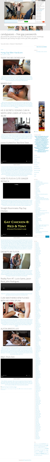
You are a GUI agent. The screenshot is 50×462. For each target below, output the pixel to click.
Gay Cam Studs (38, 202)
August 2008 (38, 417)
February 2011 (38, 384)
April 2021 (37, 282)
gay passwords (42, 447)
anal (39, 443)
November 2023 (38, 251)
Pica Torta (37, 222)
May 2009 (37, 407)
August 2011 (38, 378)
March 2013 (37, 357)
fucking (45, 445)
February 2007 (38, 437)
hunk (47, 449)
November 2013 (38, 348)
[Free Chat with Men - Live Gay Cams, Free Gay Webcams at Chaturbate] (25, 28)
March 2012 (37, 370)
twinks (45, 453)
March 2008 (37, 423)
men (42, 450)
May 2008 (37, 421)
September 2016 (38, 326)
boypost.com (38, 188)
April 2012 (37, 369)
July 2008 (37, 418)
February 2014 (38, 346)
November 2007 (38, 427)
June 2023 (37, 256)
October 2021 (38, 275)
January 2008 (38, 425)
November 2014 (38, 339)
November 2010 (38, 388)
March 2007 (37, 436)
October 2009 (38, 402)
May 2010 (37, 394)
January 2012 (38, 372)
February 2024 (38, 248)
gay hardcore (36, 446)
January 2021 (38, 285)
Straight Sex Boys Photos (39, 228)
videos (37, 455)
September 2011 (38, 377)
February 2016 (38, 330)
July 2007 (37, 432)
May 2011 (37, 381)
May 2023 (37, 258)
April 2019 (37, 307)
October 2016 (38, 325)
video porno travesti (37, 168)
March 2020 (37, 295)
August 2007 (38, 431)
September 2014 (38, 340)
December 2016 (38, 324)
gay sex (41, 448)
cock (37, 445)
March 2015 (37, 337)
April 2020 (37, 294)
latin (36, 450)
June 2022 (37, 269)
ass (41, 443)
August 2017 (38, 318)
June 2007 (37, 433)
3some (35, 443)
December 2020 (38, 286)
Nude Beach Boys (38, 218)
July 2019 (37, 304)
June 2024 (37, 243)
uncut (48, 453)
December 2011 (38, 373)
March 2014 (37, 345)
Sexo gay (35, 160)
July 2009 (37, 405)
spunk (27, 388)
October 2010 (38, 389)
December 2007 (38, 426)
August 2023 (38, 254)
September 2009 (38, 403)
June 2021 (37, 280)
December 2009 (38, 400)
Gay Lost (37, 206)
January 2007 (38, 438)
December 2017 (38, 315)
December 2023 (38, 250)
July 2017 (37, 319)
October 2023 (38, 252)
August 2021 (38, 277)
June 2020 (37, 292)
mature (40, 450)
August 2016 (38, 327)
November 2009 (38, 401)
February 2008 (38, 424)
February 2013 (38, 358)
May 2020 (37, 293)
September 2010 (38, 390)
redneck (22, 388)
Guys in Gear (38, 211)
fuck (43, 445)
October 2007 (38, 428)
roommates (25, 388)
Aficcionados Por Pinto (39, 181)
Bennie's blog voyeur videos (40, 184)
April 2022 (37, 270)
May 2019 (37, 306)
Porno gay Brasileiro (37, 157)
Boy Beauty (37, 186)
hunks (35, 450)
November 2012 (38, 361)
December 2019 (38, 298)
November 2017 (38, 316)
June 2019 (37, 305)
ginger (16, 388)
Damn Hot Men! (38, 191)
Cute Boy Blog (38, 190)
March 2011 (37, 383)
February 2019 (38, 309)
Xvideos (35, 174)
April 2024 (37, 245)
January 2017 (38, 323)
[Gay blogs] (36, 131)
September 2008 (38, 416)
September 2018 (38, 310)
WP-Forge (25, 460)
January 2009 (38, 412)
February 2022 (38, 272)
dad (8, 388)
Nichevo (37, 217)
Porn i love (37, 223)
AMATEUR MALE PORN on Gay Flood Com (42, 183)
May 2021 (37, 281)
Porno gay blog (36, 166)
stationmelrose (38, 227)
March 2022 (37, 271)
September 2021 (38, 276)
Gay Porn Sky (38, 207)
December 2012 (38, 360)
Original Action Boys (39, 220)
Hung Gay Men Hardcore (12, 52)
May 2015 (37, 336)
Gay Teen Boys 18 (38, 208)
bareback (44, 444)
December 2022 (38, 262)
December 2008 (38, 413)
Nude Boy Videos (38, 219)
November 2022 (38, 263)
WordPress (29, 460)
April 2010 (37, 395)
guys (44, 448)
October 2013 (38, 349)
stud (37, 454)
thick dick (4, 389)
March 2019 (37, 308)
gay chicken (13, 388)
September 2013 (38, 350)
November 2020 (38, 287)
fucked (10, 388)
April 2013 (37, 356)
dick (40, 445)
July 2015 (37, 335)
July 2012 (37, 366)
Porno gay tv (36, 164)
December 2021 (38, 274)
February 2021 (38, 284)
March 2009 (37, 410)
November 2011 (38, 374)
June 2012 (37, 367)
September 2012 (38, 363)
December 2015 (38, 331)
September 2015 (38, 334)
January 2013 (38, 359)
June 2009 (37, 406)
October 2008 (38, 415)
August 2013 (38, 351)
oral (45, 450)
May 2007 (37, 434)
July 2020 (37, 291)
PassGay (37, 221)
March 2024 (37, 247)
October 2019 (38, 301)
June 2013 (37, 353)
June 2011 (37, 380)
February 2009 (38, 411)
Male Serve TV (38, 216)
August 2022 (38, 266)
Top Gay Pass (38, 229)
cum (7, 388)
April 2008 (37, 422)
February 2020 (38, 296)
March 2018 (37, 313)
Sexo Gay (35, 155)
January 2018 (38, 314)
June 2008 (37, 420)
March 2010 (37, 396)
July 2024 (37, 242)
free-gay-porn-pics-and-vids (40, 197)
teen (39, 453)
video (35, 455)
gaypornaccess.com (37, 448)
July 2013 (37, 352)
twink (42, 454)
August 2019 (38, 303)
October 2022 (38, 264)
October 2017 (38, 317)
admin (9, 54)
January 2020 (38, 297)
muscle (44, 450)
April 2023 (37, 259)
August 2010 (38, 391)
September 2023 (38, 253)
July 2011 (37, 379)
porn (37, 451)
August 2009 (38, 404)
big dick (3, 388)
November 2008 (38, 414)
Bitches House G (38, 185)
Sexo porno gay (36, 172)
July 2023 (37, 255)
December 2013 (38, 347)
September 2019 (38, 302)
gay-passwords (38, 209)
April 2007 (37, 435)
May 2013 (37, 355)
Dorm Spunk (37, 196)
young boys (40, 455)
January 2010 (38, 399)
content (2, 49)
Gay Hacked (37, 205)
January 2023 (38, 261)
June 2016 (37, 328)
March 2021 (37, 283)
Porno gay (35, 159)
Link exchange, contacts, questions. (41, 51)
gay (47, 445)
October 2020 (38, 288)
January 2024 (38, 249)
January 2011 (38, 385)
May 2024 (37, 244)
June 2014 (37, 341)
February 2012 (38, 371)
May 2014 (37, 342)
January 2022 (38, 273)
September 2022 (38, 265)
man (38, 450)
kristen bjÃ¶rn (19, 388)
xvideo (35, 176)
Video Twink (37, 230)
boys (35, 445)
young (38, 455)
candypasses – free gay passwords (19, 34)
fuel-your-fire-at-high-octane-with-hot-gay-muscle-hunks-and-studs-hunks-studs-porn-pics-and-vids (42, 199)
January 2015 (38, 338)
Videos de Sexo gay (37, 170)
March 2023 (37, 260)
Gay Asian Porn (38, 201)
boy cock (37, 187)
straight (41, 452)
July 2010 (37, 392)
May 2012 (37, 368)
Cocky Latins (37, 189)
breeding (5, 388)
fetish (42, 445)
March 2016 (37, 329)
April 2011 (37, 382)
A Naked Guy (38, 180)
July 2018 (37, 312)
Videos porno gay (36, 162)
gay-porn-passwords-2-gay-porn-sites (41, 210)
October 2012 (38, 362)
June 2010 (37, 393)
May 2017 (37, 320)
